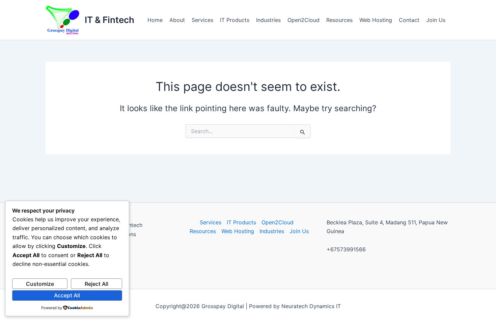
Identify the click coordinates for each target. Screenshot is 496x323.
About (177, 20)
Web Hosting (375, 20)
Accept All (67, 295)
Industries (268, 20)
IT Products (234, 20)
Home (155, 20)
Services (202, 20)
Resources (339, 20)
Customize (40, 283)
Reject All (96, 283)
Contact (409, 20)
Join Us (435, 20)
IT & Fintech (109, 20)
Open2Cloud (303, 20)
